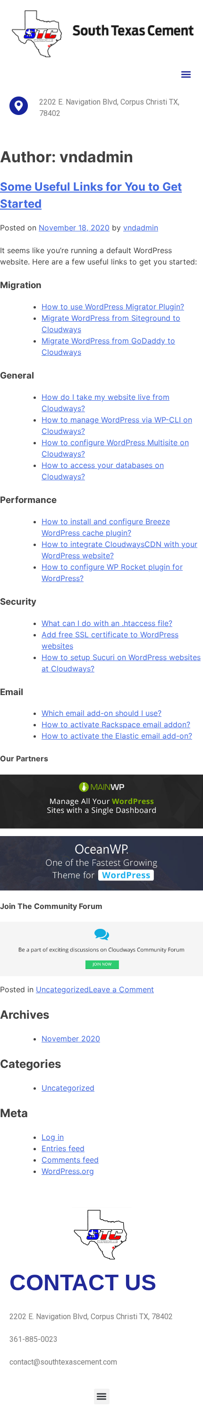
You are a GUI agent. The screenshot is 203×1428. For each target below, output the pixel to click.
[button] (186, 74)
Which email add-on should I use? (101, 713)
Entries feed (63, 1148)
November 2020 (71, 1038)
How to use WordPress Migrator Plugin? (113, 306)
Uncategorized (62, 989)
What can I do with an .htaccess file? (107, 623)
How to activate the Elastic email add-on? (117, 735)
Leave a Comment (121, 989)
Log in (53, 1137)
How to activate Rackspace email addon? (116, 724)
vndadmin (140, 227)
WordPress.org (68, 1171)
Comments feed (70, 1159)
